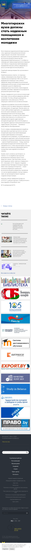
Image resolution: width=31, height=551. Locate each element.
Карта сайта (15, 501)
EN (16, 521)
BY (19, 521)
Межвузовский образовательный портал (15, 497)
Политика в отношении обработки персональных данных (16, 488)
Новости (12, 11)
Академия (15, 466)
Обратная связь (6, 441)
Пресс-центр (5, 11)
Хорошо (12, 549)
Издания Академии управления (15, 478)
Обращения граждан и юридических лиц (15, 480)
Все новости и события (8, 273)
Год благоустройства (15, 458)
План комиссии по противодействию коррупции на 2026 (15, 491)
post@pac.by (16, 438)
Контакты (15, 474)
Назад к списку (7, 206)
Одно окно (15, 483)
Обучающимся (15, 463)
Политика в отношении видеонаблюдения (15, 494)
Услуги (15, 469)
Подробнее (5, 549)
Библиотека (15, 485)
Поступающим (15, 461)
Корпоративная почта (15, 499)
